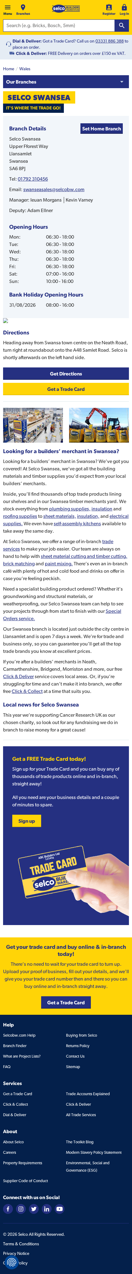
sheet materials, (59, 516)
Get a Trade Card (17, 1094)
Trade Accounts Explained (88, 1094)
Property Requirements (22, 1163)
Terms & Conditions (21, 1243)
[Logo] (66, 9)
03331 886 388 (109, 41)
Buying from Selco (81, 1035)
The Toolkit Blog (80, 1142)
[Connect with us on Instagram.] (21, 1208)
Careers (9, 1152)
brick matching (19, 564)
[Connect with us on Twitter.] (34, 1208)
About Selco (13, 1142)
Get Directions (66, 373)
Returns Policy (77, 1045)
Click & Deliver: (31, 53)
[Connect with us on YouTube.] (59, 1208)
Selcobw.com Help (19, 1035)
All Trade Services (81, 1114)
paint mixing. (59, 564)
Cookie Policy (15, 1262)
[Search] (122, 25)
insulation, (88, 516)
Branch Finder (14, 1045)
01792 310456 (33, 179)
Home (8, 68)
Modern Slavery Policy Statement (94, 1152)
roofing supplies (20, 516)
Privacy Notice (16, 1253)
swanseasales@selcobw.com (53, 189)
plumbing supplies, (70, 509)
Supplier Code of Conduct (25, 1180)
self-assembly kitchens (77, 523)
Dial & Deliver (14, 1114)
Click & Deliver (18, 676)
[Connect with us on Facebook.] (8, 1208)
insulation (101, 509)
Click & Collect (27, 691)
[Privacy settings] (12, 1262)
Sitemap (73, 1066)
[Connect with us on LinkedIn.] (47, 1208)
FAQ (6, 1066)
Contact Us (75, 1056)
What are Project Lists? (22, 1056)
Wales (24, 68)
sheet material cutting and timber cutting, (84, 556)
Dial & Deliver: (27, 41)
